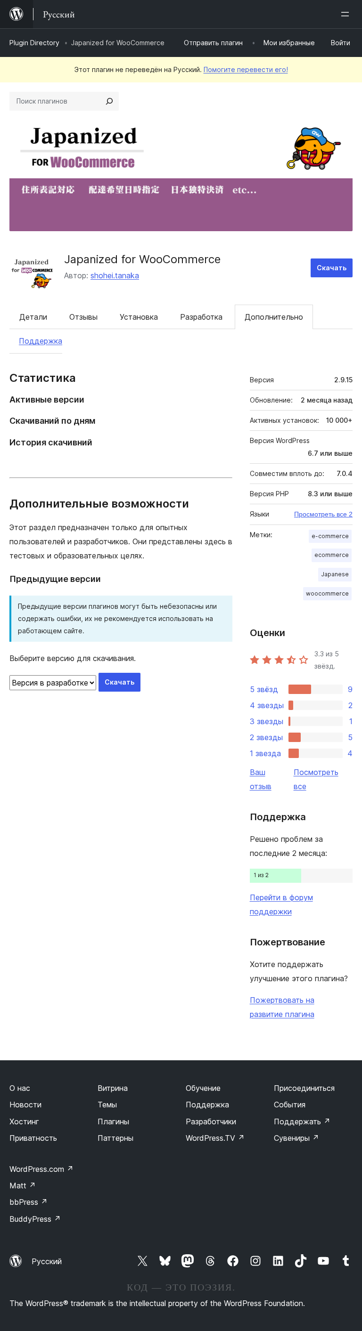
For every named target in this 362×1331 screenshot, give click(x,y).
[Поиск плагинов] (109, 101)
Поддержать (302, 1121)
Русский (47, 1261)
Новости (25, 1104)
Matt (22, 1185)
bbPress (28, 1202)
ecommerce (331, 554)
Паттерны (115, 1138)
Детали (33, 317)
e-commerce (330, 536)
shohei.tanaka (114, 275)
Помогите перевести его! (246, 69)
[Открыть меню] (347, 14)
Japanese (335, 574)
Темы (107, 1104)
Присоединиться (304, 1088)
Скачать (331, 268)
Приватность (33, 1138)
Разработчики (211, 1121)
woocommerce (327, 593)
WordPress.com (41, 1169)
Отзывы (83, 317)
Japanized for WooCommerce (142, 259)
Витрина (113, 1088)
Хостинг (24, 1121)
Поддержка (40, 341)
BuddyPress (35, 1219)
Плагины (113, 1121)
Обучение (203, 1088)
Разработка (201, 317)
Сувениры (296, 1138)
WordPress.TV (215, 1138)
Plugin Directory (34, 43)
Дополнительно (274, 317)
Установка (139, 317)
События (289, 1104)
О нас (19, 1088)
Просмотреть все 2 (323, 514)
